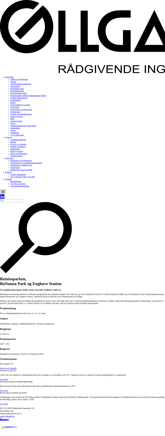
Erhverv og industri (18, 144)
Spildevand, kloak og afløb (21, 170)
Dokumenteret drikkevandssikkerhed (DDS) (28, 95)
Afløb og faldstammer (19, 79)
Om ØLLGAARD (18, 184)
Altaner (13, 82)
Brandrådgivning (17, 91)
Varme (13, 130)
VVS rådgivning (17, 135)
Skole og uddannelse (18, 154)
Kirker (13, 102)
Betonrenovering (17, 89)
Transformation (16, 156)
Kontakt (8, 179)
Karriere (8, 172)
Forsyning (9, 158)
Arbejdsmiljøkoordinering (20, 84)
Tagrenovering (16, 121)
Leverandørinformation (19, 186)
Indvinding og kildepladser (21, 160)
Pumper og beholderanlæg (21, 114)
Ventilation (14, 133)
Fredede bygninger (18, 147)
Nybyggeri (14, 107)
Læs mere (4, 379)
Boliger (13, 142)
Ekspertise (9, 77)
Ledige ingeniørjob (18, 174)
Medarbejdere (16, 181)
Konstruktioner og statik (20, 105)
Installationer (15, 100)
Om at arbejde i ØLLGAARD (22, 177)
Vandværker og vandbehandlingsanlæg (26, 163)
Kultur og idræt (16, 151)
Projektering (15, 112)
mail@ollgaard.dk (7, 416)
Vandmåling (15, 128)
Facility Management (18, 98)
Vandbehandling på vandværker (23, 126)
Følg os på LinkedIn (8, 368)
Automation (15, 86)
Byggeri (8, 137)
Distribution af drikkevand (21, 165)
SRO (12, 119)
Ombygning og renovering (21, 109)
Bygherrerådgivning (18, 93)
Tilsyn (12, 123)
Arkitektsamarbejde (18, 140)
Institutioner (15, 149)
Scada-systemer (16, 116)
